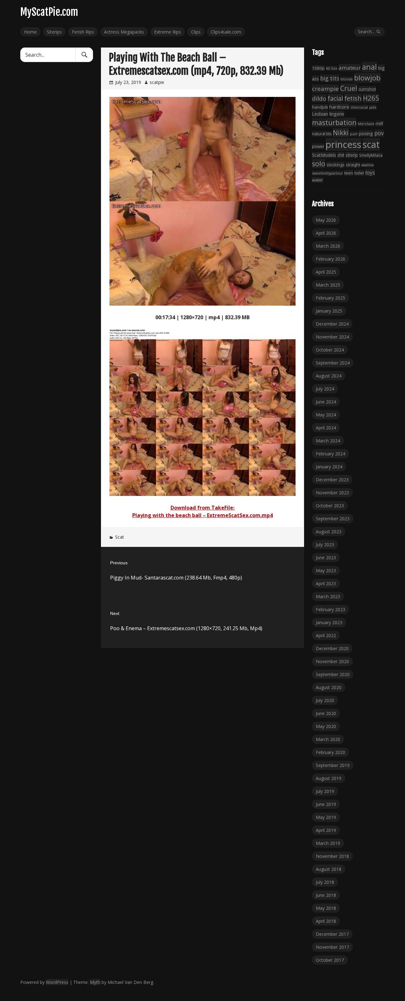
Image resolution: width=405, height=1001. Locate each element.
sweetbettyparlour (327, 173)
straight (353, 165)
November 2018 (332, 856)
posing (366, 133)
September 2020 (333, 674)
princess (343, 144)
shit (340, 155)
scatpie (157, 82)
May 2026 (326, 220)
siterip (352, 155)
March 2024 (328, 441)
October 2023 (330, 506)
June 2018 (326, 895)
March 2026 (328, 246)
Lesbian (320, 114)
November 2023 (332, 493)
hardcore (339, 107)
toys (370, 172)
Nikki (341, 132)
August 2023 (328, 532)
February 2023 (330, 609)
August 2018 (328, 869)
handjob (320, 107)
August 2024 (328, 376)
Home (30, 32)
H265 (371, 98)
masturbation (334, 122)
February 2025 (330, 298)
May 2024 (326, 415)
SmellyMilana (371, 155)
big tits (329, 78)
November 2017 (332, 947)
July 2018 (325, 882)
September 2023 (333, 519)
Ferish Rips (83, 32)
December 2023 (332, 480)
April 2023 (326, 583)
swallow (367, 165)
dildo (319, 98)
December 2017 (332, 934)
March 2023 (328, 596)
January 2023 (329, 622)
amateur (350, 67)
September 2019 (333, 765)
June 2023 (326, 557)
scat (371, 144)
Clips (196, 32)
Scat (119, 537)
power (318, 146)
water (317, 180)
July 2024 (325, 389)
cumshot (367, 89)
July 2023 (325, 545)
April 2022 (326, 635)
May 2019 (326, 817)
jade (373, 107)
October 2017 (330, 960)
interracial (359, 107)
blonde (346, 79)
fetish (353, 98)
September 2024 (333, 363)
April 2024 (326, 428)
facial (335, 98)
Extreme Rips (167, 32)
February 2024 (330, 454)
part (354, 133)
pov (379, 133)
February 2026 (330, 259)
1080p (318, 68)
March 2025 (328, 285)
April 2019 (326, 830)
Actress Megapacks (124, 32)
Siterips (54, 32)
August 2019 (328, 778)
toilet (359, 173)
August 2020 (328, 687)
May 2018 (326, 908)
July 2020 (325, 700)
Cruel (348, 88)
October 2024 (330, 350)
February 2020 (330, 752)
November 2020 (332, 661)
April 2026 (326, 233)
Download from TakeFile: (202, 507)
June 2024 (326, 402)
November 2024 (332, 337)
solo (318, 163)
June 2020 (326, 713)
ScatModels (324, 155)
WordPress (57, 982)
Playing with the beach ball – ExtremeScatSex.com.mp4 (202, 515)
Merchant (366, 123)
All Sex (331, 68)
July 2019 (325, 791)
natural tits (322, 133)
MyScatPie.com (49, 12)
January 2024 (329, 467)
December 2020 (332, 648)
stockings (336, 165)
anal (369, 67)
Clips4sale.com (226, 32)
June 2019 (326, 804)
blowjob (367, 78)
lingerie (336, 114)
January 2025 (329, 311)
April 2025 (326, 272)
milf (379, 123)
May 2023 (326, 570)
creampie (325, 89)
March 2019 (328, 843)
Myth (95, 982)
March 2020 (328, 739)
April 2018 (326, 921)
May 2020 (326, 726)
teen (348, 173)
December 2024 (332, 324)
